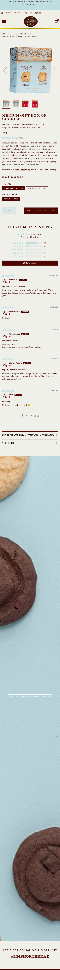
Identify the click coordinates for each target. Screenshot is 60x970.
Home (5, 34)
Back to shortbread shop (30, 697)
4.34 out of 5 (37, 234)
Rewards (8, 13)
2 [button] (26, 415)
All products (22, 34)
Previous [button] (7, 70)
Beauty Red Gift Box (37, 188)
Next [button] (53, 70)
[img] (8, 276)
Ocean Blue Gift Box (13, 188)
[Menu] (4, 21)
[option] (30, 3)
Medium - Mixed (11, 199)
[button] (8, 138)
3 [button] (31, 415)
